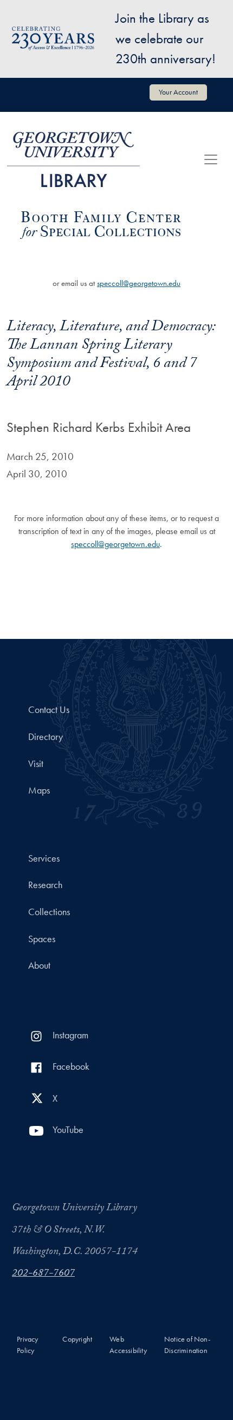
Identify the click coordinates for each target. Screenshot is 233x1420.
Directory (45, 737)
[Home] (73, 159)
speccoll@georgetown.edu (138, 283)
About (39, 965)
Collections (49, 912)
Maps (39, 790)
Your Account (178, 92)
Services (44, 858)
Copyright (77, 1339)
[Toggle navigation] (211, 159)
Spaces (41, 939)
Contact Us (48, 710)
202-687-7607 (43, 1274)
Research (45, 885)
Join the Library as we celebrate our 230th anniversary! (165, 38)
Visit (35, 764)
